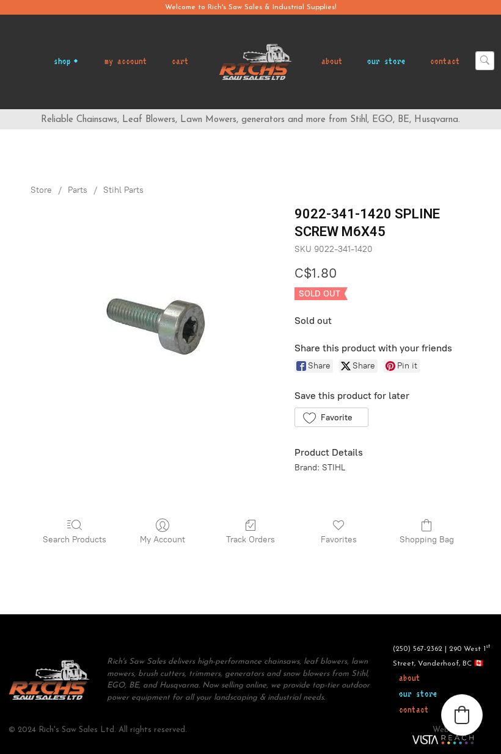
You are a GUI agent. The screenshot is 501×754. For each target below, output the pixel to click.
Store (41, 190)
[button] (331, 417)
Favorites (339, 539)
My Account (162, 539)
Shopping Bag (427, 539)
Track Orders (250, 539)
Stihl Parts (123, 190)
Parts (77, 190)
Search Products (74, 539)
